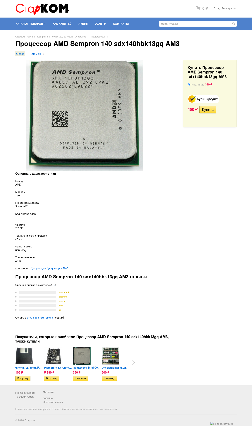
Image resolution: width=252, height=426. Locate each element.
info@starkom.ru (25, 392)
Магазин (48, 392)
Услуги (100, 24)
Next (133, 362)
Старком (30, 420)
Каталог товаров (29, 24)
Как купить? (62, 24)
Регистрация (229, 8)
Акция (83, 24)
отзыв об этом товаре (40, 317)
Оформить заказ (53, 402)
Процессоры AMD (57, 268)
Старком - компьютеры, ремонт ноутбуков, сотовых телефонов (50, 36)
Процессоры (98, 36)
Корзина (48, 398)
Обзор (20, 54)
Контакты (121, 24)
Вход (217, 8)
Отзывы (36, 54)
